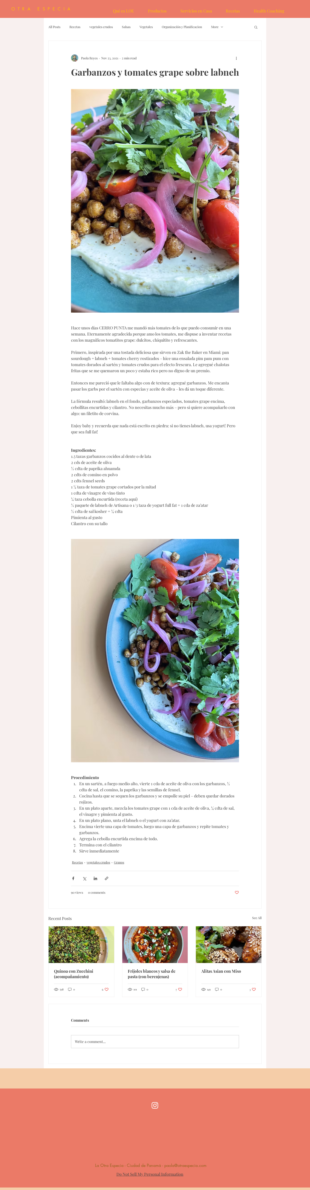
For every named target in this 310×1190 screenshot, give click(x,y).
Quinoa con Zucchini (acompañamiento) (73, 973)
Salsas (126, 27)
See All (257, 918)
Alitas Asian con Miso (221, 971)
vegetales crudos (101, 27)
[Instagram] (154, 1105)
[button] (256, 27)
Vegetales (146, 27)
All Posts (54, 27)
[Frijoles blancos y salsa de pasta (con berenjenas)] (155, 944)
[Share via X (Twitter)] (84, 878)
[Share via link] (106, 878)
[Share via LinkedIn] (95, 878)
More (215, 27)
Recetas (74, 27)
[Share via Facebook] (73, 878)
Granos (119, 862)
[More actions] (236, 58)
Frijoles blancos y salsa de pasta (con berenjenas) (151, 973)
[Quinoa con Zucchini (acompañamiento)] (81, 944)
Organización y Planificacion (182, 27)
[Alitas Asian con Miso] (228, 944)
